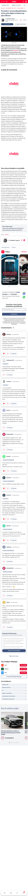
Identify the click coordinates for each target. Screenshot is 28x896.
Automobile (20, 8)
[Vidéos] (11, 892)
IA (24, 5)
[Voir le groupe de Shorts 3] (12, 287)
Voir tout (24, 251)
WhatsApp (14, 294)
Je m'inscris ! (14, 314)
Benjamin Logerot (11, 18)
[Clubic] (14, 1)
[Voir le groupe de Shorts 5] (15, 287)
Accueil (3, 8)
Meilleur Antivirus (16, 5)
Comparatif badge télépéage (14, 676)
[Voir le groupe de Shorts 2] (10, 287)
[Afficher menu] (1, 1)
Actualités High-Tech (11, 8)
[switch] (23, 1)
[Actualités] (4, 892)
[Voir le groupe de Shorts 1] (9, 287)
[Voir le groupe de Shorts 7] (19, 287)
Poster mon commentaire (14, 650)
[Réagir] (20, 20)
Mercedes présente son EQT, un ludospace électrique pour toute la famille (10, 732)
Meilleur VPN (5, 5)
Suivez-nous (7, 24)
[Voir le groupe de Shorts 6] (17, 287)
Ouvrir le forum (15, 656)
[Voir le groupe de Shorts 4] (14, 287)
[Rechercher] (4, 2)
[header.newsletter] (6, 2)
